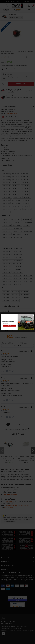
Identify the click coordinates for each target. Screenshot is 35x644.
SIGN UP (9, 325)
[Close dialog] (33, 315)
